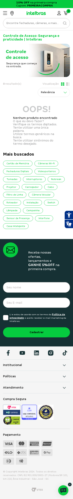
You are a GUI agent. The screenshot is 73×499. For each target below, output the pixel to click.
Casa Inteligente (15, 226)
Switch (51, 202)
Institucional (12, 365)
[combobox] (36, 24)
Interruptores (34, 179)
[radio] (62, 84)
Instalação (33, 202)
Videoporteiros (47, 171)
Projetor (11, 187)
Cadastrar (37, 332)
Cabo (51, 187)
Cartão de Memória (17, 163)
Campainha (33, 210)
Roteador (12, 202)
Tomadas (11, 179)
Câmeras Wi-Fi (46, 163)
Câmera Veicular (41, 194)
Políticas (9, 376)
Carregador (32, 187)
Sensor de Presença (18, 218)
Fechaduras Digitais (17, 171)
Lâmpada (11, 210)
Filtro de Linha (14, 194)
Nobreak (56, 179)
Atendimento (13, 387)
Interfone (44, 218)
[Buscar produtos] (64, 23)
